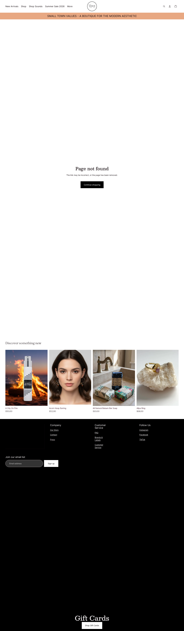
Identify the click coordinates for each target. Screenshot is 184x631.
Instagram (143, 430)
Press (52, 439)
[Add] (43, 401)
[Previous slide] (9, 378)
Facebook (143, 435)
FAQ (96, 432)
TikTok (142, 439)
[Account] (170, 6)
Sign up (51, 463)
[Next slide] (43, 378)
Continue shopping (92, 185)
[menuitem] (70, 6)
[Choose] (130, 401)
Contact (53, 435)
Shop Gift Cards (92, 625)
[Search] (164, 6)
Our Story (54, 430)
